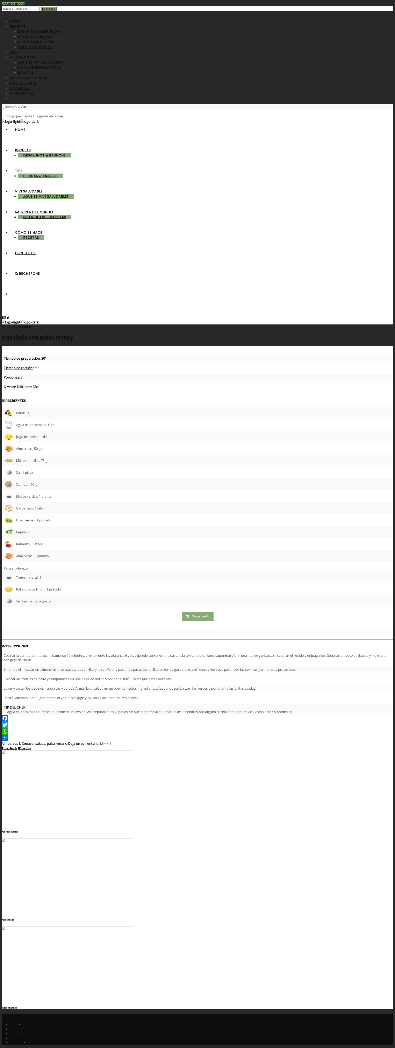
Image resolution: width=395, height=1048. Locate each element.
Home (14, 1024)
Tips (13, 1033)
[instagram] (4, 317)
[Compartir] (18, 738)
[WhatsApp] (18, 731)
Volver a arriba (13, 4)
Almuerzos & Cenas (16, 326)
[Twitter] (18, 724)
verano (61, 743)
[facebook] (2, 317)
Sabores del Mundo (25, 1038)
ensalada (38, 743)
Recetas (16, 1029)
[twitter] (7, 317)
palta (51, 743)
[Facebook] (18, 718)
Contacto (17, 1042)
